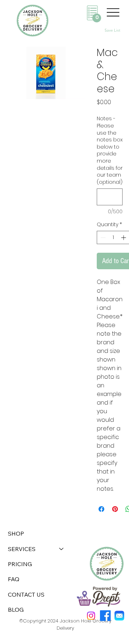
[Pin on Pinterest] (115, 509)
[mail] (119, 615)
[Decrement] (102, 237)
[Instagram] (91, 615)
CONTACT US (26, 594)
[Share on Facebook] (101, 509)
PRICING (20, 564)
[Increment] (124, 237)
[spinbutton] (113, 237)
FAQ (13, 579)
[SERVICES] (62, 548)
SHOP (16, 533)
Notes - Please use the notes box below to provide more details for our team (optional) (110, 150)
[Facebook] (105, 615)
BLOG (16, 609)
